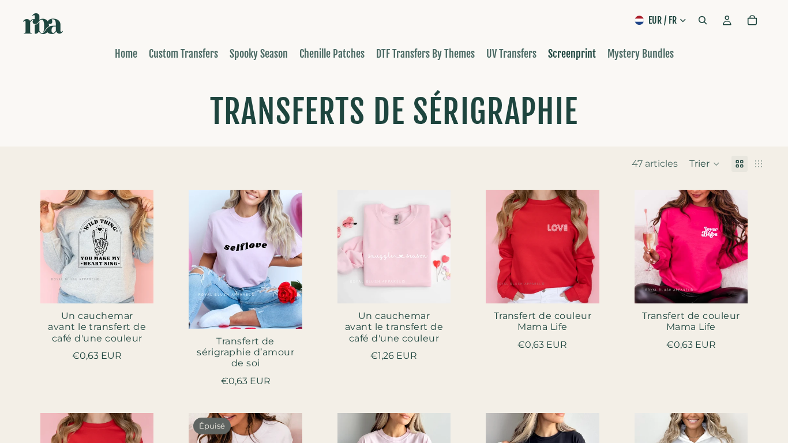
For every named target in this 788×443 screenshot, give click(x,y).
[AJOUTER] (136, 285)
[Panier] (752, 20)
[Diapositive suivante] (438, 247)
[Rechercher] (702, 20)
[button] (704, 164)
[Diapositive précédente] (350, 247)
